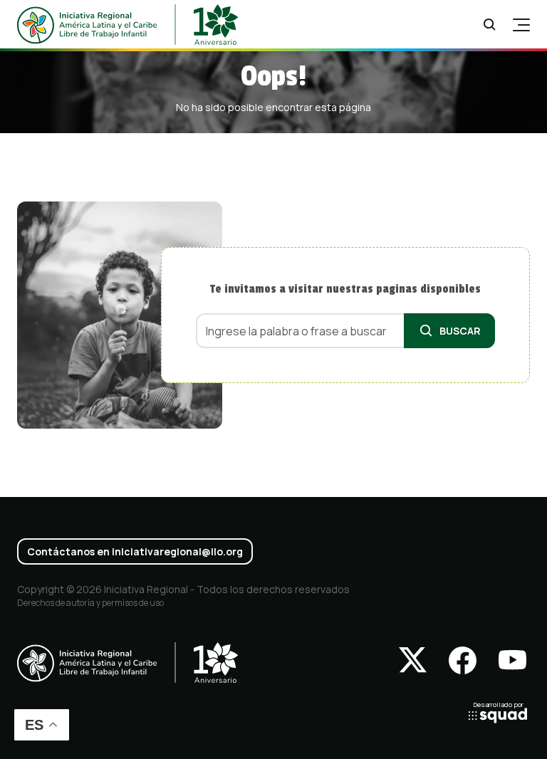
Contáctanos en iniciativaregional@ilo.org (135, 551)
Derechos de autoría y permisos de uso (90, 603)
